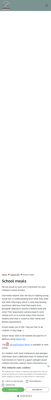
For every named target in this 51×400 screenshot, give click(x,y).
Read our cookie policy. (36, 376)
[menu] (46, 5)
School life (14, 274)
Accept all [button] (13, 390)
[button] (25, 396)
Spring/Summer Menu (20, 344)
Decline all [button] (37, 390)
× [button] (48, 366)
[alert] (25, 382)
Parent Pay (20, 339)
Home (4, 274)
